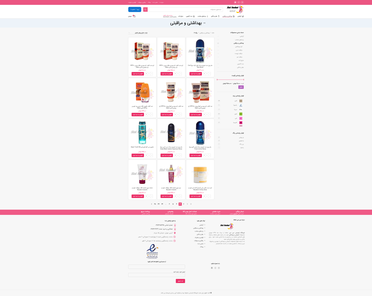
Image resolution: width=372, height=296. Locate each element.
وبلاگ (201, 247)
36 (162, 204)
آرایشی (242, 36)
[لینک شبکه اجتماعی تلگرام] (235, 2)
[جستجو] (145, 9)
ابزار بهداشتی (238, 47)
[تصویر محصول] (171, 51)
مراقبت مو (239, 57)
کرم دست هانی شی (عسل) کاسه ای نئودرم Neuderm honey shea (200, 189)
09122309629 (166, 17)
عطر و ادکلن (240, 67)
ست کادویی (240, 64)
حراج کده (241, 60)
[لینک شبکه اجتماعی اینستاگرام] (242, 2)
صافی (241, 87)
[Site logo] (235, 9)
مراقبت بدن (239, 50)
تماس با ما (200, 244)
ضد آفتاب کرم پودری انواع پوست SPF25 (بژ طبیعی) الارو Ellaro (200, 107)
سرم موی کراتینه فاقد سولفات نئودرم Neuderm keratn (171, 189)
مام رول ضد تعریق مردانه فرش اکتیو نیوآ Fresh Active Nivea (200, 148)
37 (158, 204)
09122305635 (173, 17)
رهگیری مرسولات (198, 241)
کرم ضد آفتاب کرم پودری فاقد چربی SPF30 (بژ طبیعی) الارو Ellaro (142, 66)
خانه (213, 33)
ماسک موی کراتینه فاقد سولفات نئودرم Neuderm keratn (142, 189)
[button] (195, 74)
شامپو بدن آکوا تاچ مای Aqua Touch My (142, 147)
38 (155, 204)
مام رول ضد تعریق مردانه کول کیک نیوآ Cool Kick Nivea (200, 66)
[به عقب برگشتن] (204, 23)
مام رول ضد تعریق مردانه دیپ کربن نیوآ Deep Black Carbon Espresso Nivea (171, 148)
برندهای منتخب (239, 40)
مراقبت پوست (238, 53)
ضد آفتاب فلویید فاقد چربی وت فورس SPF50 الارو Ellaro (142, 107)
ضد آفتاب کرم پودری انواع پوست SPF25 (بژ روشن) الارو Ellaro (171, 107)
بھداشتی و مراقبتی (239, 43)
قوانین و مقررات (199, 237)
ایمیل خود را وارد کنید (179, 272)
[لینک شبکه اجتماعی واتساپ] (238, 2)
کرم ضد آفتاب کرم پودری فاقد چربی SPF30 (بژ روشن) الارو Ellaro (171, 66)
